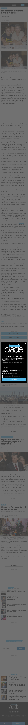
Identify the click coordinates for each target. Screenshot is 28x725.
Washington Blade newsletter (10, 373)
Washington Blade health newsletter (12, 376)
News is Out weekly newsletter (11, 375)
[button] (14, 373)
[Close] (25, 343)
